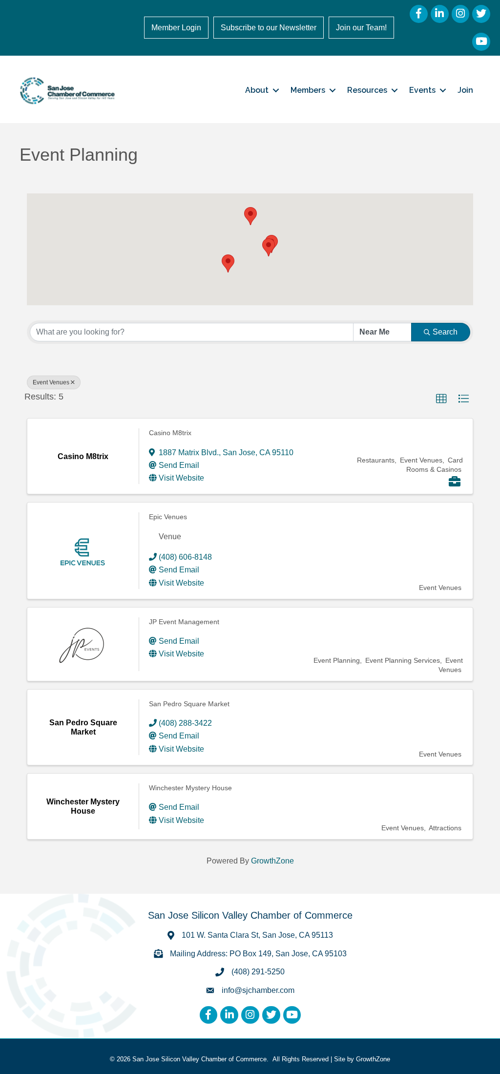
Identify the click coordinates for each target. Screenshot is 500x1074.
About (257, 90)
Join (465, 90)
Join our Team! (361, 27)
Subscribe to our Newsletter (268, 27)
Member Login (176, 27)
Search (445, 332)
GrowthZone (272, 861)
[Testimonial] (454, 483)
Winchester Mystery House (190, 788)
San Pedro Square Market (189, 704)
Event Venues (51, 382)
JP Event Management (184, 622)
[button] (250, 216)
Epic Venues (168, 517)
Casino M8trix (170, 433)
